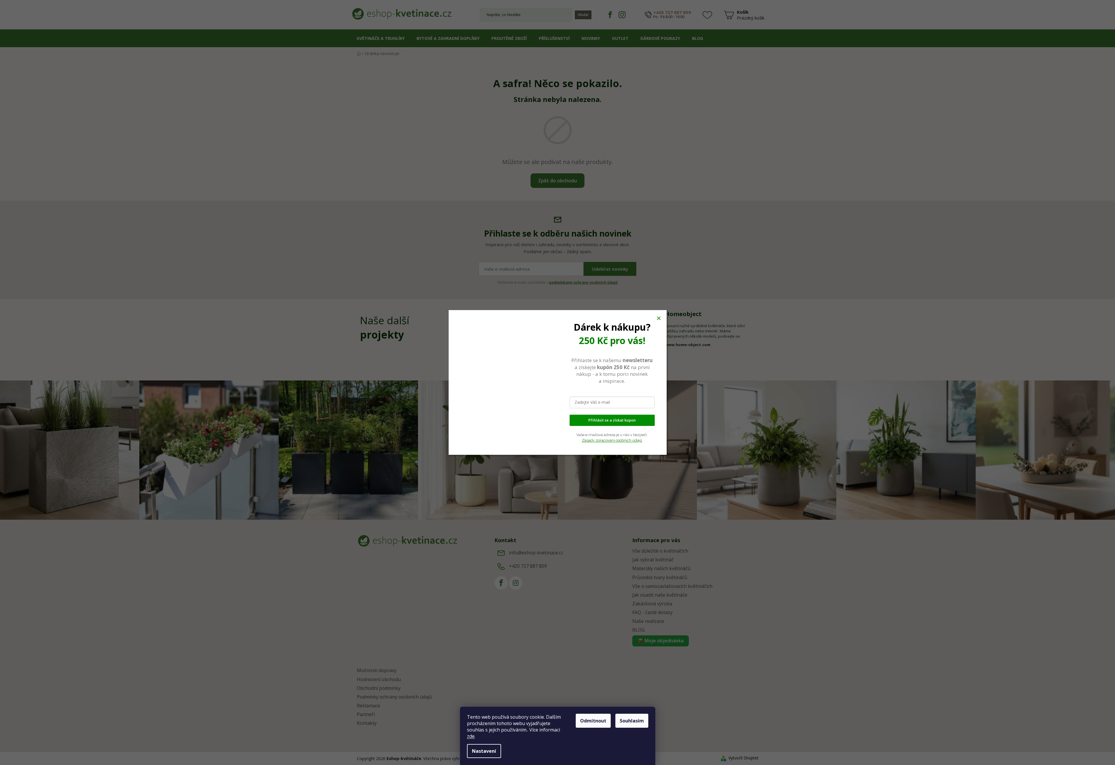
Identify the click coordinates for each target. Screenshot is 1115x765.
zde (471, 736)
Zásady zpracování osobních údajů (612, 440)
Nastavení (484, 751)
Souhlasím (632, 721)
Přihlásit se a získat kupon (612, 420)
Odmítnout (593, 721)
